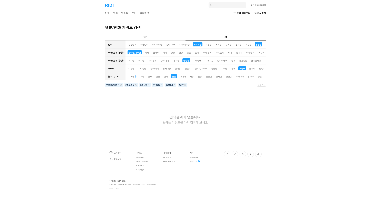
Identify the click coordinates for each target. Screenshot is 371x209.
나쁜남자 (132, 68)
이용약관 (112, 184)
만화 (107, 13)
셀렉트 (143, 13)
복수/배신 (263, 52)
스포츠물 (198, 44)
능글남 (214, 68)
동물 (189, 52)
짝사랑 (141, 60)
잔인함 (229, 76)
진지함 (219, 76)
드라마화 (240, 76)
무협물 (258, 44)
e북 (142, 76)
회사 (147, 52)
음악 (197, 52)
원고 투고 (167, 157)
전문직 (188, 68)
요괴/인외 (207, 52)
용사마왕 (167, 68)
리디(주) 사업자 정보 (117, 181)
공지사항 (117, 159)
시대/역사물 (184, 44)
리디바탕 (140, 169)
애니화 (183, 76)
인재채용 (193, 161)
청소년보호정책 (138, 184)
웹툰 (115, 13)
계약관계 (152, 60)
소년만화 (144, 44)
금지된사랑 (256, 60)
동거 (233, 60)
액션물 (248, 44)
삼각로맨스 (222, 60)
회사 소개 (194, 157)
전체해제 (261, 84)
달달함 (209, 76)
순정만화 (132, 44)
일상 (181, 52)
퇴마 (230, 52)
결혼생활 (243, 60)
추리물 (228, 44)
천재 (233, 68)
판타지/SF (170, 44)
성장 (173, 52)
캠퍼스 (156, 52)
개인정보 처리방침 (124, 184)
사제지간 (209, 60)
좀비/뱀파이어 (201, 68)
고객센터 (117, 153)
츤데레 (252, 68)
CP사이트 (140, 165)
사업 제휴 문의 (169, 161)
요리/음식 (219, 52)
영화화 (251, 76)
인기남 (178, 68)
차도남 (224, 68)
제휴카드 (140, 157)
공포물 (238, 44)
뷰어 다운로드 (142, 161)
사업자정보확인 (151, 184)
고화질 (131, 76)
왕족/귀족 (154, 68)
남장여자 (263, 68)
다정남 (143, 68)
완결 (158, 76)
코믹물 (219, 44)
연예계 (239, 52)
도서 (134, 13)
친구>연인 (164, 60)
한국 (166, 76)
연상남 (186, 60)
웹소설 (124, 13)
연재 (150, 76)
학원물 (209, 44)
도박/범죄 (250, 52)
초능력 (242, 68)
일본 (174, 76)
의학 (165, 52)
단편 (260, 76)
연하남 (176, 60)
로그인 (258, 5)
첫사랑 (131, 60)
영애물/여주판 (134, 52)
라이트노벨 (157, 44)
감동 (200, 76)
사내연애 (197, 60)
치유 (192, 76)
